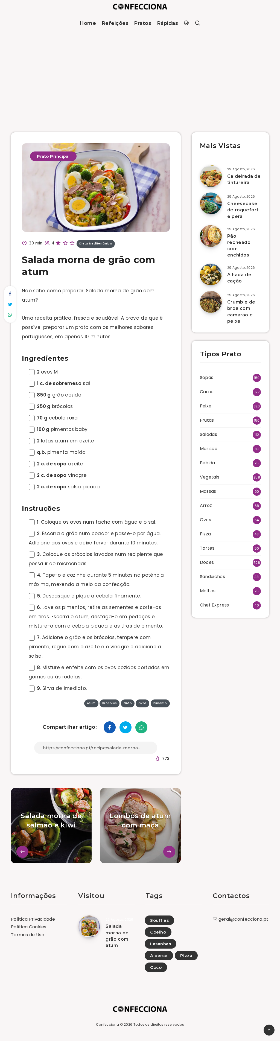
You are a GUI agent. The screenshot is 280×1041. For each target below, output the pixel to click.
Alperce (159, 955)
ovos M (47, 372)
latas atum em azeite (65, 441)
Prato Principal (53, 156)
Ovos (205, 520)
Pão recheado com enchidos (239, 246)
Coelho (158, 932)
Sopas (207, 377)
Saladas (208, 434)
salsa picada (68, 486)
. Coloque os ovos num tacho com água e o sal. (96, 522)
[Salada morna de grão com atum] (89, 926)
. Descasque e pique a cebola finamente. (89, 596)
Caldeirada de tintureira (244, 179)
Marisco (208, 448)
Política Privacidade (33, 919)
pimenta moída (61, 452)
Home (88, 23)
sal (63, 383)
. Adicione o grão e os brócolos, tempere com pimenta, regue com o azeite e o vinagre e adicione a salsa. (95, 646)
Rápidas (167, 23)
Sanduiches (212, 576)
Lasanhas (160, 943)
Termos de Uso (27, 935)
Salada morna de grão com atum (117, 936)
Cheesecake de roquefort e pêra (243, 210)
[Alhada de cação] (211, 274)
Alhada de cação (239, 278)
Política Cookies (28, 927)
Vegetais (209, 477)
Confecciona (107, 1024)
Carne (207, 392)
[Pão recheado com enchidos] (211, 236)
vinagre (62, 475)
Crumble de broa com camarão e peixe (241, 311)
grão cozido (59, 395)
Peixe (206, 406)
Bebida (207, 463)
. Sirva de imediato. (62, 688)
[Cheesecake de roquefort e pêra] (211, 203)
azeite (60, 463)
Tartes (207, 548)
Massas (208, 491)
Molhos (208, 591)
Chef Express (214, 605)
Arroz (206, 505)
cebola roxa (57, 418)
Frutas (207, 420)
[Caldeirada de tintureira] (211, 176)
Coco (156, 967)
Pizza (205, 534)
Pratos (142, 23)
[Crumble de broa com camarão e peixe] (211, 302)
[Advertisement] (140, 75)
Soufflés (159, 920)
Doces (207, 562)
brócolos (55, 406)
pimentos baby (62, 429)
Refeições (115, 23)
